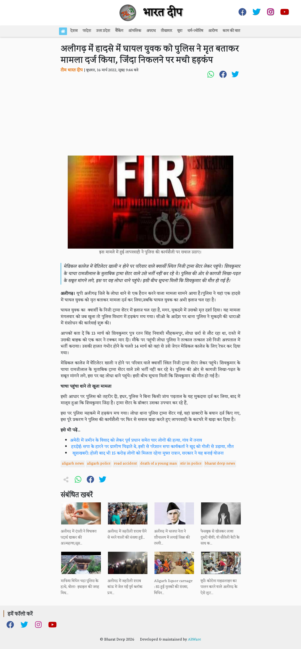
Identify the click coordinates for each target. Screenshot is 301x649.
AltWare (194, 639)
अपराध (151, 30)
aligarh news (73, 463)
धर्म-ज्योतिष (195, 30)
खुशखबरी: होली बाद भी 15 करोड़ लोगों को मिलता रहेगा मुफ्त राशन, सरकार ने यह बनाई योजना (147, 453)
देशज (74, 30)
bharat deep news (220, 463)
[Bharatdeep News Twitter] (256, 11)
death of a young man (158, 463)
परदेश (87, 30)
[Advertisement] (150, 120)
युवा (179, 30)
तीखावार (166, 30)
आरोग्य (213, 30)
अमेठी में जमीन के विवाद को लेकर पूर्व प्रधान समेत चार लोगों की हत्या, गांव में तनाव (136, 440)
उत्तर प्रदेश (103, 30)
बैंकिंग (119, 30)
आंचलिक (134, 30)
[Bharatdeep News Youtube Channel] (284, 11)
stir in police (191, 463)
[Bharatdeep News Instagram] (270, 11)
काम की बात (231, 30)
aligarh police (99, 463)
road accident (125, 463)
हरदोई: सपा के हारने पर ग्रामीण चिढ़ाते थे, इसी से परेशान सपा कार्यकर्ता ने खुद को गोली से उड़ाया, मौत (152, 447)
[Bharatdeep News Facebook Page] (242, 11)
